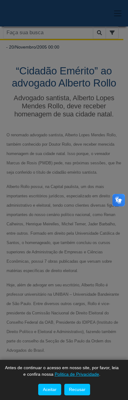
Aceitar (50, 389)
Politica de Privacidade (77, 374)
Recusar (77, 389)
